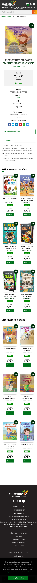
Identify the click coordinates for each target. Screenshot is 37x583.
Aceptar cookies (18, 578)
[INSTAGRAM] (16, 501)
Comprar (10, 215)
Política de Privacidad (18, 543)
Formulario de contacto (18, 519)
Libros (3, 17)
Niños (9, 17)
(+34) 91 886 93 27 (19, 510)
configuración (25, 572)
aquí (8, 572)
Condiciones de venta (18, 540)
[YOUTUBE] (20, 501)
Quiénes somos (18, 556)
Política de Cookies (18, 546)
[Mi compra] (27, 4)
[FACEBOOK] (13, 501)
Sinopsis (8, 140)
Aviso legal (18, 537)
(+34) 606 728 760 (18, 513)
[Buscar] (34, 12)
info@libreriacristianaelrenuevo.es (18, 516)
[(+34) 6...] (23, 501)
